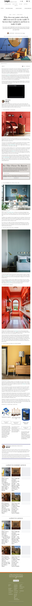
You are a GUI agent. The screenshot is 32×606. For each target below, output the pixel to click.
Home (10, 14)
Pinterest (16, 590)
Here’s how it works (25, 36)
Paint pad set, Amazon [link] (6, 422)
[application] (16, 91)
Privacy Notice (5, 176)
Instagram (10, 590)
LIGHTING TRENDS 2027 (27, 8)
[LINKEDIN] (9, 447)
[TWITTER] (6, 101)
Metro (25, 451)
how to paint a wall (7, 275)
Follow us (24, 66)
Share (3, 66)
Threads (16, 592)
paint (24, 68)
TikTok (9, 592)
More (16, 5)
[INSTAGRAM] (8, 101)
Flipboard (10, 594)
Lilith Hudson (12, 33)
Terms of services (14, 175)
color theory (24, 383)
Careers (21, 588)
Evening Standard (19, 451)
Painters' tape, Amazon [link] (25, 428)
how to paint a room (10, 212)
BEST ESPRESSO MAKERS (9, 8)
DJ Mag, (23, 451)
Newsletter (28, 66)
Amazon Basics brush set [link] (16, 423)
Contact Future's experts (16, 585)
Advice (14, 14)
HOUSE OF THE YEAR (19, 8)
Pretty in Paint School (12, 144)
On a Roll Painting (6, 157)
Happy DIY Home (9, 281)
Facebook (22, 590)
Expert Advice (19, 14)
